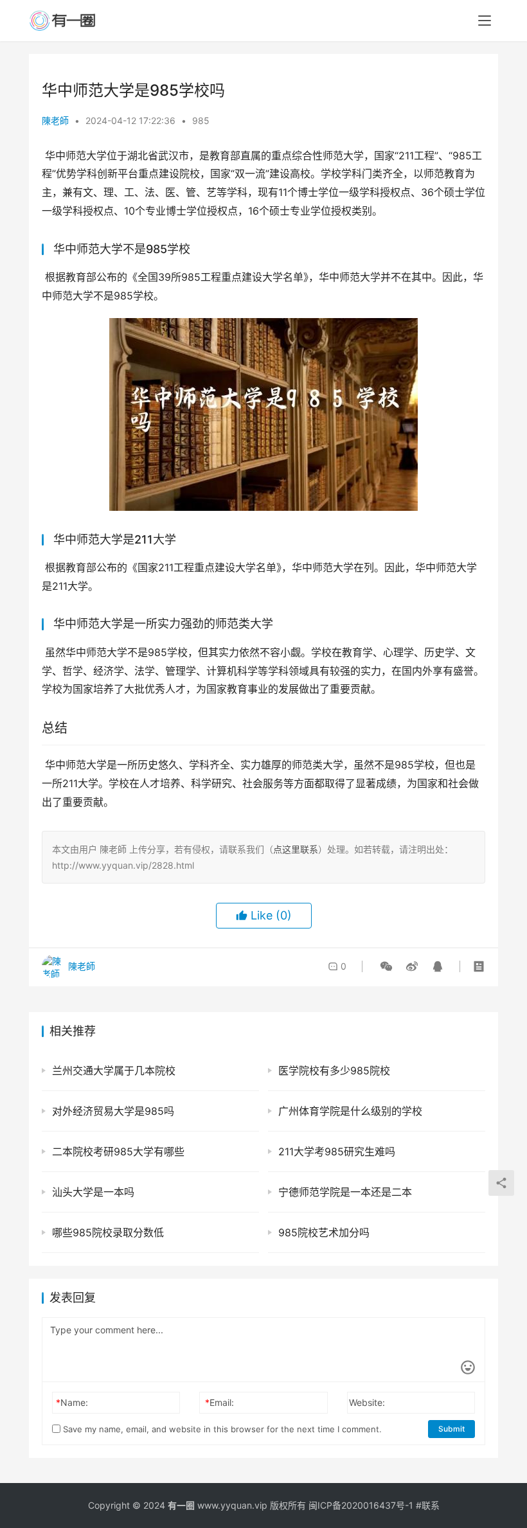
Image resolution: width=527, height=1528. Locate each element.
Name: (72, 1402)
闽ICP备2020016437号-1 (360, 1505)
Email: (219, 1402)
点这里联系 (295, 849)
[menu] (484, 20)
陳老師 (55, 120)
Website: (367, 1402)
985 (201, 120)
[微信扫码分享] (386, 966)
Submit (451, 1429)
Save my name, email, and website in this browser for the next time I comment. (221, 1429)
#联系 (428, 1505)
